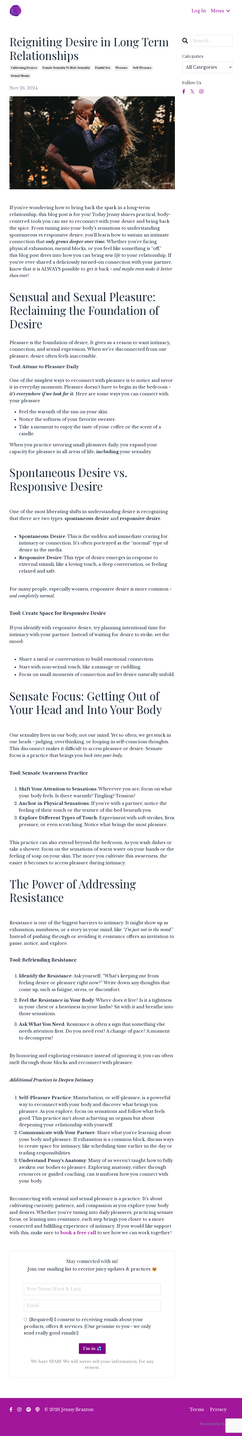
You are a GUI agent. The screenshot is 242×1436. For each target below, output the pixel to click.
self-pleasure (142, 67)
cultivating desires (24, 67)
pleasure (122, 67)
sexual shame (20, 75)
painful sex (102, 67)
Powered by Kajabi (216, 1424)
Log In (198, 10)
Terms (197, 1409)
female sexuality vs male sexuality (66, 67)
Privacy (218, 1409)
